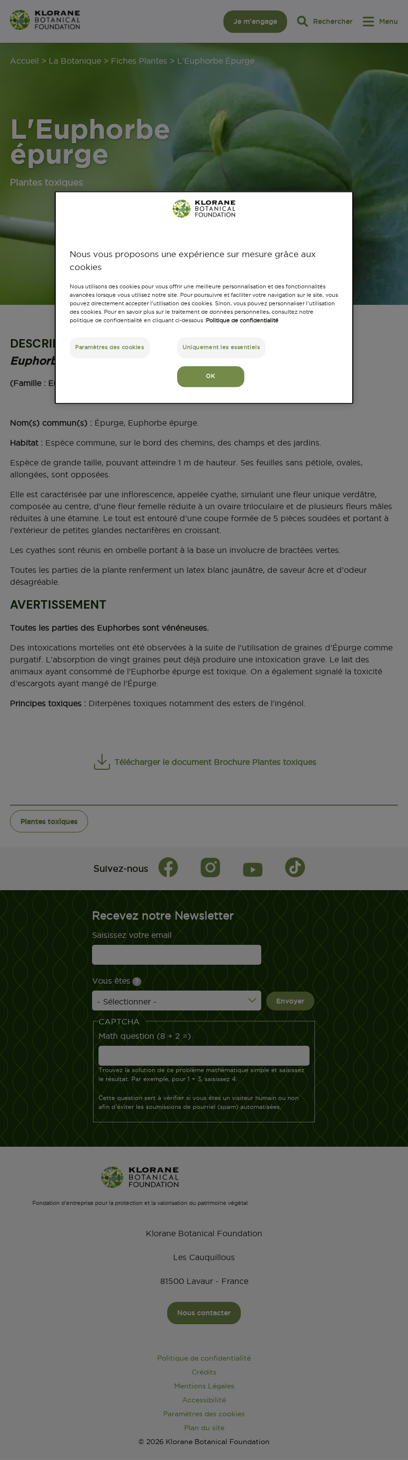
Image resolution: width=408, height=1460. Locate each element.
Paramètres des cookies (109, 347)
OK (210, 376)
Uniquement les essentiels (221, 347)
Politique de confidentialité (242, 320)
